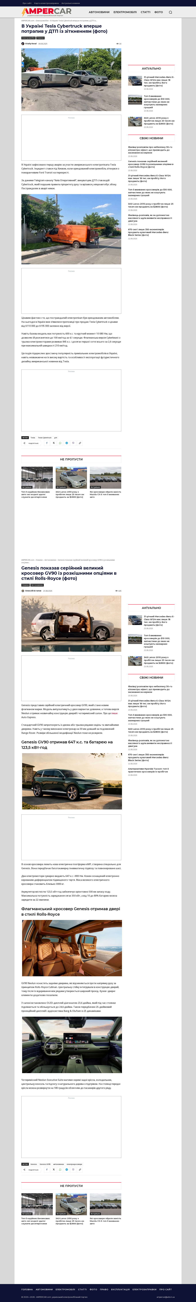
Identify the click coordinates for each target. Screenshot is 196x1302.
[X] (53, 443)
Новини (40, 38)
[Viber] (73, 443)
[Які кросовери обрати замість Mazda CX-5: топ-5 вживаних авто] (105, 478)
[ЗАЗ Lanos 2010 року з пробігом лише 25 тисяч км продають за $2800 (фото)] (71, 478)
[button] (170, 12)
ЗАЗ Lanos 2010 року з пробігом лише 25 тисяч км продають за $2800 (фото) (70, 494)
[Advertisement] (71, 140)
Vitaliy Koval (31, 43)
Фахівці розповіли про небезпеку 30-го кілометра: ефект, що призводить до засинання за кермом (150, 150)
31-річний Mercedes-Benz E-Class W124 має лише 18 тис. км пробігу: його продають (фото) (159, 81)
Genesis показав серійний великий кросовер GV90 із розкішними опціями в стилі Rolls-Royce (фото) (150, 164)
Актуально (27, 487)
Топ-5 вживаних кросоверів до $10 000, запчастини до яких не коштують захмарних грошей (157, 102)
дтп (55, 437)
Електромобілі (42, 20)
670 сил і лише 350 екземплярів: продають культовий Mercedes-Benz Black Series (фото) (148, 232)
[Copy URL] (80, 443)
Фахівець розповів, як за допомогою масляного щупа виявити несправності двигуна (150, 218)
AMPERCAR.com (27, 20)
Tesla (33, 437)
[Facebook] (47, 443)
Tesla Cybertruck (44, 437)
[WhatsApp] (60, 443)
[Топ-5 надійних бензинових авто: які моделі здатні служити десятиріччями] (37, 478)
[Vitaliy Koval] (23, 43)
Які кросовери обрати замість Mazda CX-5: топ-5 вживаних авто (105, 494)
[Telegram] (66, 443)
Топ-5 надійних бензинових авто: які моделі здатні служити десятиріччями (35, 494)
